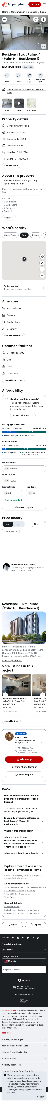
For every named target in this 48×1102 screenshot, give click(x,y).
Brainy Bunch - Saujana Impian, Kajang (21, 910)
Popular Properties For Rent (15, 1052)
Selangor (32, 12)
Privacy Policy (25, 1084)
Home (5, 12)
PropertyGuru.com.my (11, 1010)
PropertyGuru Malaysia (13, 1039)
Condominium (18, 12)
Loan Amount (8, 474)
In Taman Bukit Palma (15, 891)
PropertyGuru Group (12, 944)
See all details (11, 165)
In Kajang (31, 891)
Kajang (43, 12)
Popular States (9, 1058)
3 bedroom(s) (25, 894)
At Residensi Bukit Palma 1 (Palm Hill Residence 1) (25, 887)
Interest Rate (8, 487)
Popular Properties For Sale (15, 1045)
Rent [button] (19, 524)
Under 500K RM (10, 894)
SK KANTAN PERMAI (11, 907)
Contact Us (7, 949)
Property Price (9, 462)
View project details (12, 660)
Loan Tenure (32, 487)
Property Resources (11, 1065)
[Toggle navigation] (44, 4)
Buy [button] (8, 524)
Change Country (10, 956)
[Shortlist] (36, 19)
